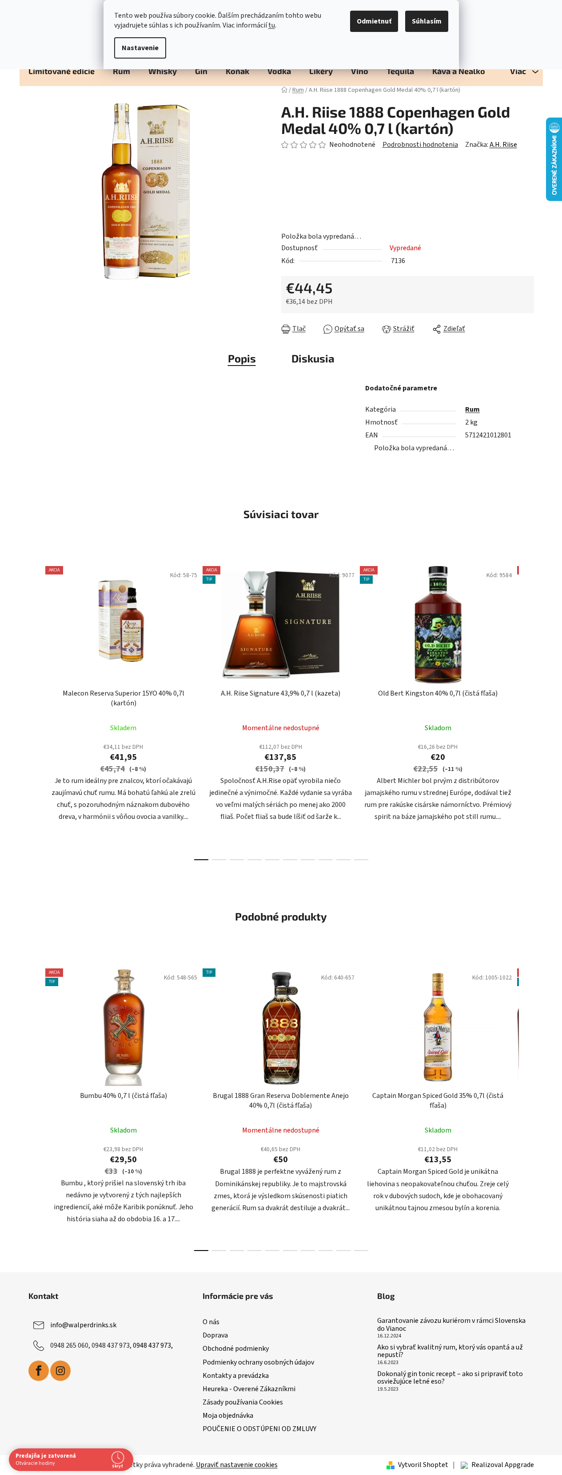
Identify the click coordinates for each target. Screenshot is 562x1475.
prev (35, 710)
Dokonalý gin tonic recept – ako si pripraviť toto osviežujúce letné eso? (450, 1378)
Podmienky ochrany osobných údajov (258, 1362)
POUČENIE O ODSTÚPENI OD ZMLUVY (259, 1429)
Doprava (215, 1335)
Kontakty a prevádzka (236, 1376)
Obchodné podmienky (236, 1348)
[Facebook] (38, 1371)
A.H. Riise (503, 144)
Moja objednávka (228, 1415)
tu (271, 25)
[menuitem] (62, 71)
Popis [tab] (242, 358)
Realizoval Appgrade (502, 1465)
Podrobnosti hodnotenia (420, 144)
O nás (211, 1322)
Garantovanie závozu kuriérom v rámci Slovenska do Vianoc (451, 1325)
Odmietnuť (374, 21)
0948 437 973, (153, 1345)
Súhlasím (427, 21)
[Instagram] (60, 1371)
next (527, 710)
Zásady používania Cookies (243, 1402)
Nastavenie (140, 48)
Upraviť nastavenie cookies (237, 1465)
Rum (472, 409)
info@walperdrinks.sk (83, 1325)
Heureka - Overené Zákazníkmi (249, 1389)
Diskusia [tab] (313, 358)
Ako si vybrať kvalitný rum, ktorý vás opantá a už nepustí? (450, 1351)
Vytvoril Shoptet (423, 1465)
